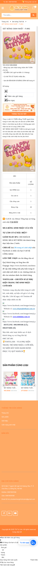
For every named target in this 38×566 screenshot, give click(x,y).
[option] (10, 382)
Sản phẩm (5, 417)
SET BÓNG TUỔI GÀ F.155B (13, 388)
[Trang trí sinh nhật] (19, 107)
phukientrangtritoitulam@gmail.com (22, 499)
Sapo (24, 532)
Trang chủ (5, 413)
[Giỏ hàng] (33, 9)
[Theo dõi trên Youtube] (15, 513)
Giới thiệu (5, 421)
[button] (19, 409)
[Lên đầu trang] (34, 556)
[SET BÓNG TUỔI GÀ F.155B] (10, 379)
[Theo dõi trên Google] (9, 513)
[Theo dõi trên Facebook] (4, 513)
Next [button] (34, 385)
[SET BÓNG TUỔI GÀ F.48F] (27, 379)
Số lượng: (6, 86)
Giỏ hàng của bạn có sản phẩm (12, 542)
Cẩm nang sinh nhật (8, 425)
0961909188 (13, 2)
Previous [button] (4, 385)
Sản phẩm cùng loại (15, 365)
